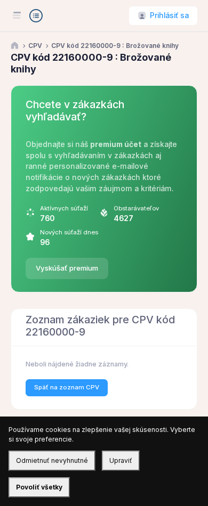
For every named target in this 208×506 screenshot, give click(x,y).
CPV (35, 46)
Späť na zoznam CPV (66, 387)
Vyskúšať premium (67, 268)
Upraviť (120, 460)
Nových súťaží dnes (69, 232)
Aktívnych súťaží (64, 208)
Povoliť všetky (39, 487)
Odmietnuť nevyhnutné (52, 460)
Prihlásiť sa (169, 15)
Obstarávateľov (136, 208)
